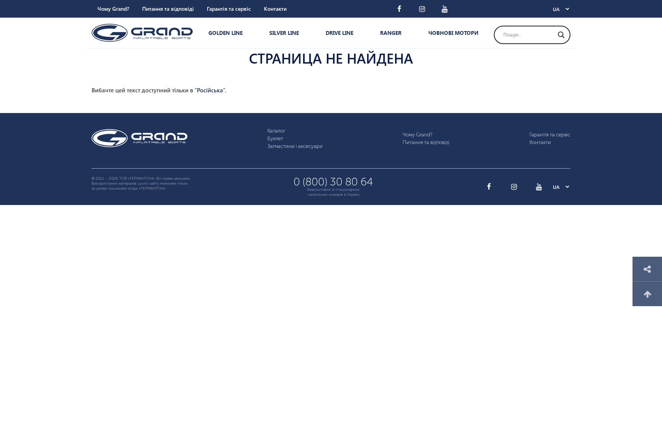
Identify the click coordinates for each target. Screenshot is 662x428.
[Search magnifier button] (561, 35)
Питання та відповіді (168, 8)
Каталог (276, 131)
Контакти (275, 8)
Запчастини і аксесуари (295, 146)
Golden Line (225, 32)
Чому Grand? (113, 8)
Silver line (284, 32)
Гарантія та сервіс (229, 8)
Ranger (390, 32)
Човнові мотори (453, 32)
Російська (210, 90)
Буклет (275, 138)
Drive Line (339, 32)
